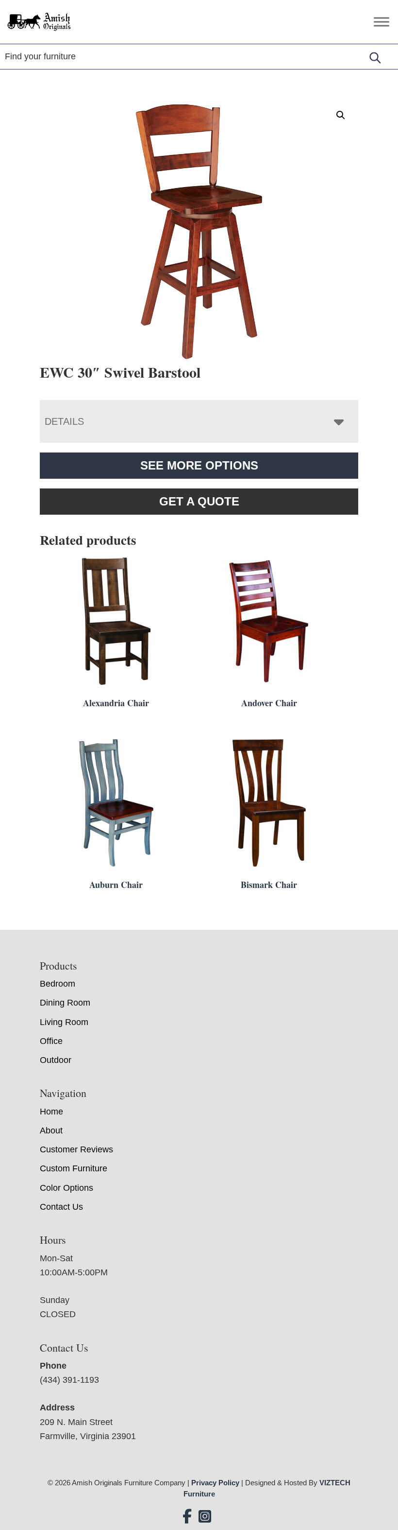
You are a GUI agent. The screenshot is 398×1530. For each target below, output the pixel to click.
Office (51, 1041)
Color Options (66, 1188)
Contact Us (61, 1207)
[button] (340, 115)
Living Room (64, 1022)
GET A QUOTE (199, 501)
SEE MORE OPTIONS (199, 465)
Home (51, 1111)
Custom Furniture (73, 1168)
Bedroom (57, 984)
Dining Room (65, 1003)
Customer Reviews (76, 1149)
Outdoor (55, 1060)
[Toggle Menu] (381, 21)
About (51, 1130)
